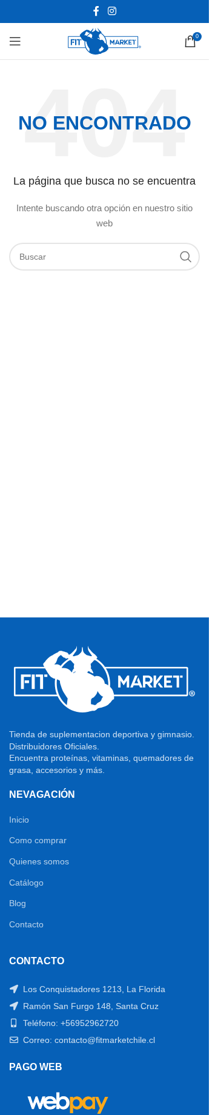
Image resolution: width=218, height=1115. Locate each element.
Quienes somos (39, 861)
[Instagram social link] (112, 11)
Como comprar (38, 840)
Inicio (19, 819)
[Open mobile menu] (15, 41)
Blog (17, 903)
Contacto (26, 924)
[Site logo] (104, 40)
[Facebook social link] (96, 11)
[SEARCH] (186, 257)
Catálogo (26, 882)
